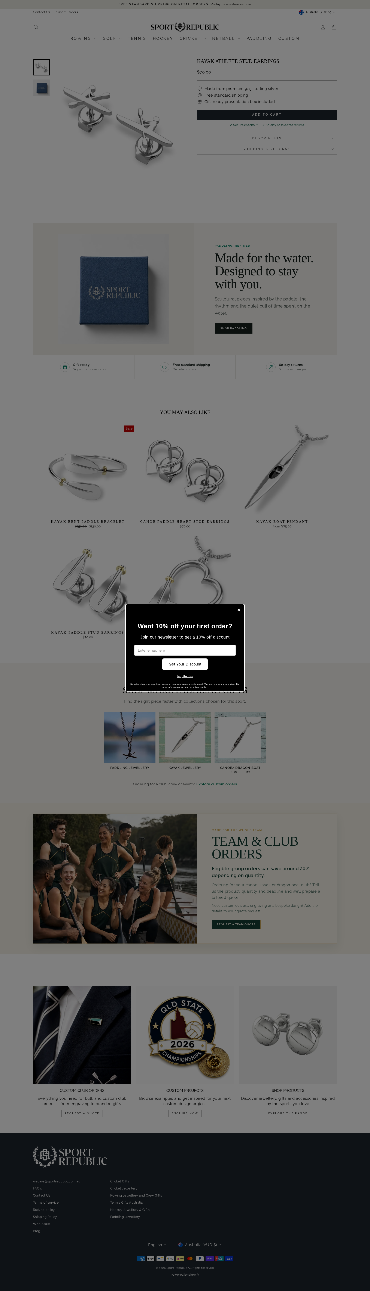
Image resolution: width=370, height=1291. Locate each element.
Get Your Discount (185, 664)
